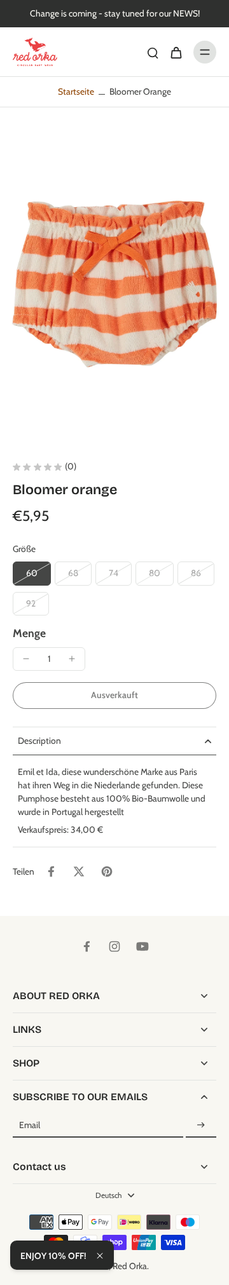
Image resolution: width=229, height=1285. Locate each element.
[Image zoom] (114, 285)
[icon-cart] (176, 52)
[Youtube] (142, 946)
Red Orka (130, 1266)
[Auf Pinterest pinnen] (107, 871)
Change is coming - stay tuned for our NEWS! (115, 13)
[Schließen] (100, 1256)
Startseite (76, 91)
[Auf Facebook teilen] (51, 871)
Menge (29, 633)
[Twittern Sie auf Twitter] (79, 871)
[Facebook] (87, 946)
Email (29, 1125)
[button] (114, 695)
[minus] (26, 659)
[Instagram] (114, 946)
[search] (153, 52)
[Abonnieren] (201, 1125)
